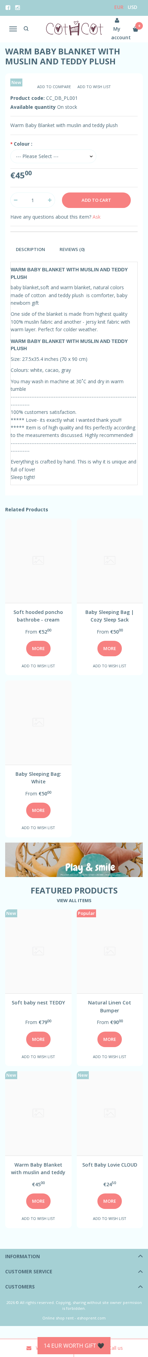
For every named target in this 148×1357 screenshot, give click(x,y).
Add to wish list (94, 86)
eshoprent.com (91, 1318)
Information (22, 1256)
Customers (20, 1286)
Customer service (28, 1271)
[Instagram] (17, 7)
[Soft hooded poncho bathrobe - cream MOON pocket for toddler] (38, 561)
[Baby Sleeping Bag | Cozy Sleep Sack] (110, 561)
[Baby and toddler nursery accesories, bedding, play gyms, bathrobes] (74, 29)
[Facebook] (8, 7)
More (38, 648)
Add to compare (54, 86)
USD (132, 7)
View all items (74, 900)
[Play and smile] (74, 860)
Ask (97, 216)
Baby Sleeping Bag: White (38, 778)
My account (117, 33)
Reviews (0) (72, 249)
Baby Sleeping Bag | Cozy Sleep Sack (109, 616)
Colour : (23, 143)
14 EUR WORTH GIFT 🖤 (74, 1345)
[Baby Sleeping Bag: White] (38, 722)
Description (30, 249)
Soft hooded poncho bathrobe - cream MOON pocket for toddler (38, 616)
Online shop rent (58, 1318)
